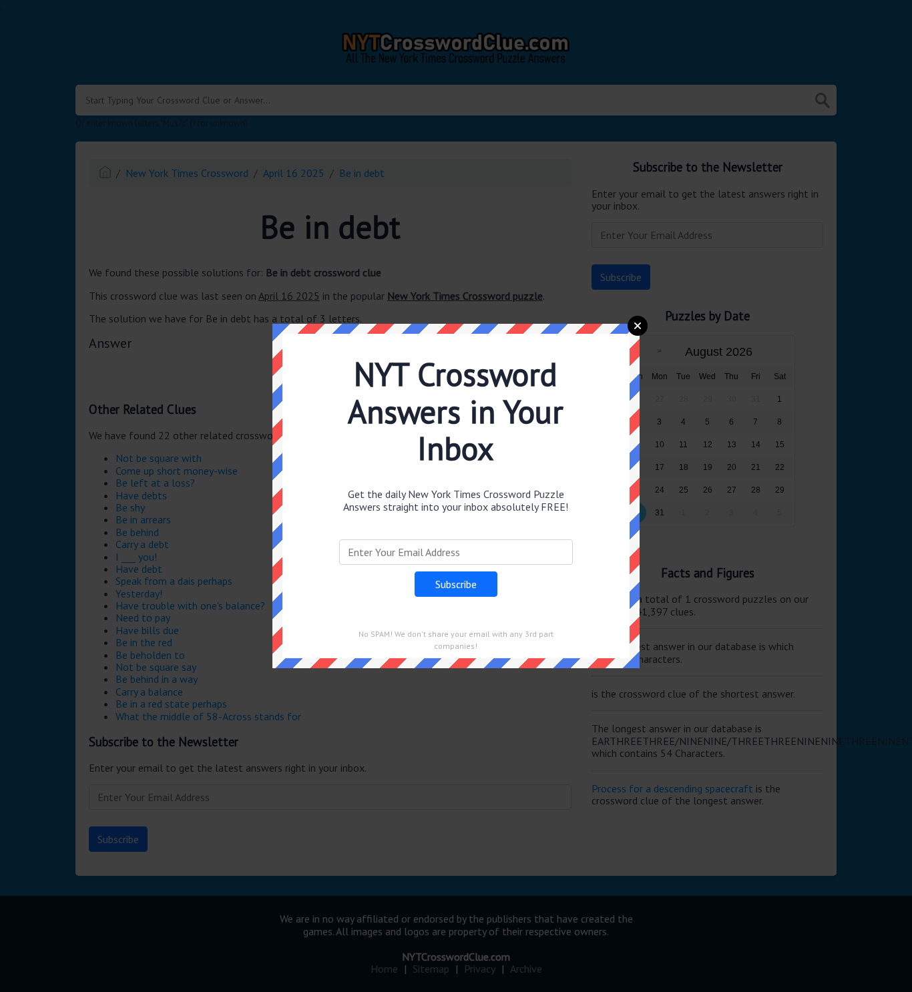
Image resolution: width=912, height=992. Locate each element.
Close (638, 326)
